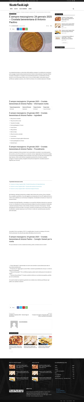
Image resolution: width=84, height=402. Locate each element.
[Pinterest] (23, 29)
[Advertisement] (30, 62)
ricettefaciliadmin (15, 25)
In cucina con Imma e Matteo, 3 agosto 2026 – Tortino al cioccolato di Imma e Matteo (68, 37)
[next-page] (12, 351)
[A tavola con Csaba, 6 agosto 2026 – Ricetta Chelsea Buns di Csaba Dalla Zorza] (16, 340)
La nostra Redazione (60, 390)
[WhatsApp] (26, 29)
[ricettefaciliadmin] (10, 25)
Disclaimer (58, 389)
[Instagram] (69, 1)
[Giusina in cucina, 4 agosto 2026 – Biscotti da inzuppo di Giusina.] (45, 340)
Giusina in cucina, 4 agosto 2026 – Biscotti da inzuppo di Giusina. (24, 188)
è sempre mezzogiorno (16, 12)
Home (10, 12)
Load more (64, 42)
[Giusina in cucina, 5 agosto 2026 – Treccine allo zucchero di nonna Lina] (30, 340)
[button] (73, 8)
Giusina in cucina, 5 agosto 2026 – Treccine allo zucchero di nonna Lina (26, 186)
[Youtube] (74, 1)
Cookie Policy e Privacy (61, 392)
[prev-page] (10, 351)
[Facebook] (67, 1)
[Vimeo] (72, 1)
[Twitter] (70, 1)
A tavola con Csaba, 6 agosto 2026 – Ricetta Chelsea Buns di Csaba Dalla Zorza (27, 184)
